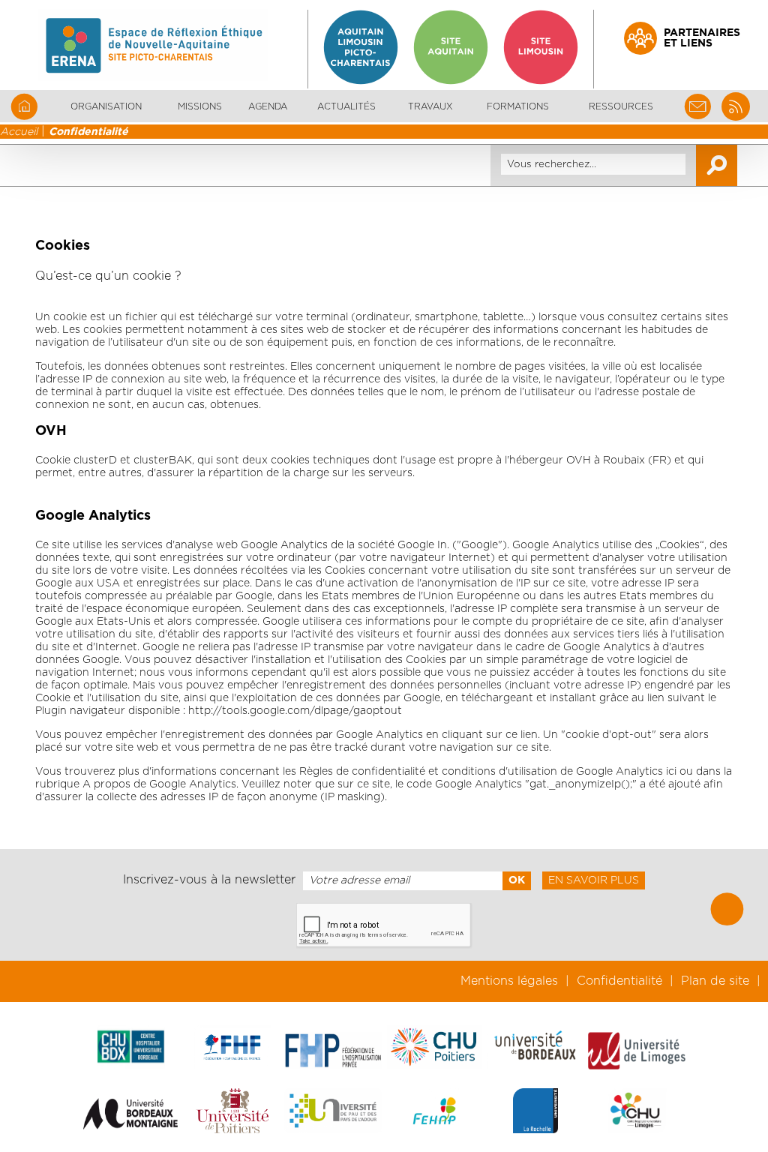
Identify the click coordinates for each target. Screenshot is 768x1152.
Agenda (267, 106)
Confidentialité (88, 132)
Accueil (19, 132)
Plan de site (715, 981)
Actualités (346, 106)
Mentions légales (509, 981)
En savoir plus (593, 880)
